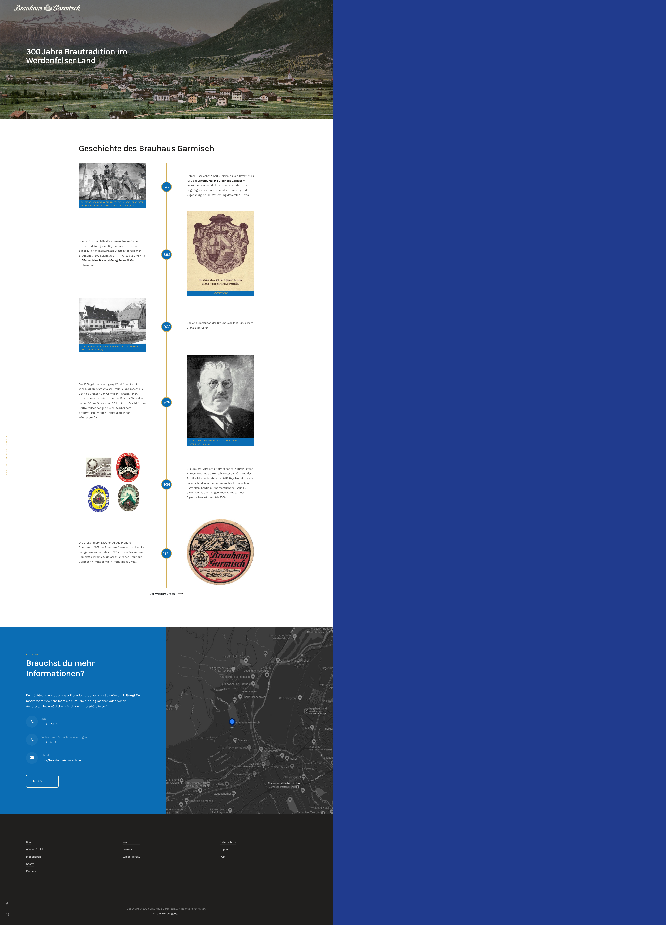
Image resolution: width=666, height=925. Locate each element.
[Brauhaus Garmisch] (47, 7)
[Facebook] (7, 904)
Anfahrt (38, 781)
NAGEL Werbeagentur (166, 913)
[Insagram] (7, 915)
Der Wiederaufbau (162, 594)
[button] (7, 7)
